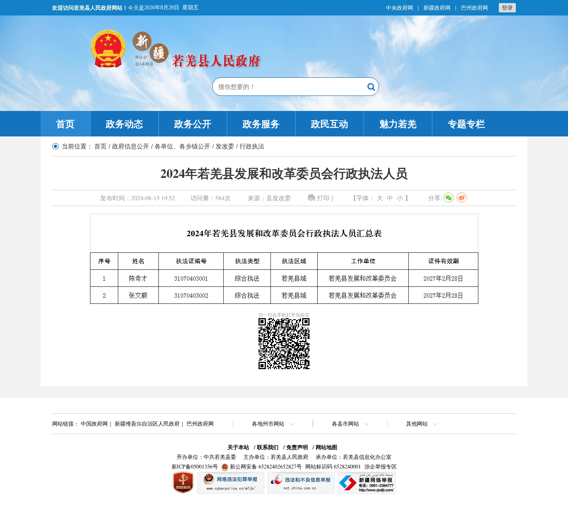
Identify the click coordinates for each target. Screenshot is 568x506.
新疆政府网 (437, 7)
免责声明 (297, 447)
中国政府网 (94, 423)
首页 (65, 123)
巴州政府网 (474, 7)
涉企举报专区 (380, 466)
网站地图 (326, 447)
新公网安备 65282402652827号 (266, 466)
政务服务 (261, 123)
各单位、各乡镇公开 (182, 146)
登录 (507, 7)
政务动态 (124, 123)
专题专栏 (466, 123)
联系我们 (268, 447)
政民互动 (329, 123)
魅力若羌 (398, 123)
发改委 (225, 146)
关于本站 (238, 447)
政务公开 (192, 123)
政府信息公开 (130, 146)
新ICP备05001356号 (195, 466)
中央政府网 (399, 7)
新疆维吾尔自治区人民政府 (147, 423)
